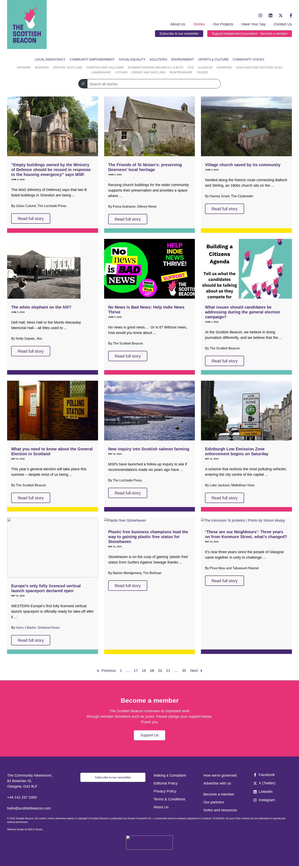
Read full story (31, 218)
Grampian (224, 67)
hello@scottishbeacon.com (29, 808)
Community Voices (248, 59)
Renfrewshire (181, 72)
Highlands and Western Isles (259, 67)
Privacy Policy (165, 791)
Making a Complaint (170, 775)
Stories (199, 24)
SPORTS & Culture (213, 59)
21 (168, 671)
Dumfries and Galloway (105, 67)
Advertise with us (217, 783)
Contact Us (283, 24)
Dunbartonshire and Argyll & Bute (155, 67)
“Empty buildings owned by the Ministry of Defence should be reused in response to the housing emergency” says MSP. (51, 170)
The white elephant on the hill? (41, 307)
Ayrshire (24, 67)
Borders (42, 67)
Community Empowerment (92, 59)
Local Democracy (50, 59)
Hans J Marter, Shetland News (38, 627)
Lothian (121, 72)
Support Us (149, 735)
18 (144, 671)
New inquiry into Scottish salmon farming (148, 449)
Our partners (213, 802)
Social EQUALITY (132, 59)
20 (160, 671)
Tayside (202, 72)
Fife (191, 67)
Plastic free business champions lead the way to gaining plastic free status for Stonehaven (148, 537)
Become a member (218, 794)
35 (184, 671)
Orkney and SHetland (148, 72)
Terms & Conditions (169, 799)
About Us (177, 24)
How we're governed (220, 775)
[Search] (83, 83)
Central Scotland (67, 67)
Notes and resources (220, 810)
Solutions (158, 59)
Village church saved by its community (242, 165)
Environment (182, 59)
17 (136, 671)
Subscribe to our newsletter (179, 33)
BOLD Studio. (35, 829)
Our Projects (223, 24)
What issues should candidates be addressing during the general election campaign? (242, 312)
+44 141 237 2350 (22, 797)
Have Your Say (253, 24)
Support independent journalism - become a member (249, 33)
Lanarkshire (101, 72)
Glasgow (205, 67)
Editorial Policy (166, 783)
